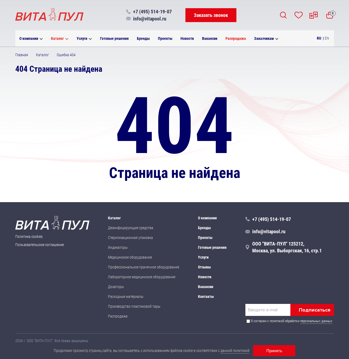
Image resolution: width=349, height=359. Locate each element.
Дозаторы (116, 287)
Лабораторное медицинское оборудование (141, 277)
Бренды (143, 38)
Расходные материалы (125, 296)
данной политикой (235, 350)
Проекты (165, 38)
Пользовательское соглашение (39, 245)
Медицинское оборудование (130, 257)
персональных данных (316, 321)
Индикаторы (118, 247)
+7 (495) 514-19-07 (152, 11)
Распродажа (235, 38)
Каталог (57, 38)
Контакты (206, 296)
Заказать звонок (211, 15)
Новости (187, 38)
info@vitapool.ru (149, 19)
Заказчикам (264, 38)
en (327, 38)
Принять (274, 350)
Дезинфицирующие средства (130, 228)
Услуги (82, 38)
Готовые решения (114, 38)
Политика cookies (29, 236)
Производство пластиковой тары (134, 306)
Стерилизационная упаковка (130, 237)
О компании (28, 38)
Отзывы (204, 267)
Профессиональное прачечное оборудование (143, 267)
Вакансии (209, 38)
